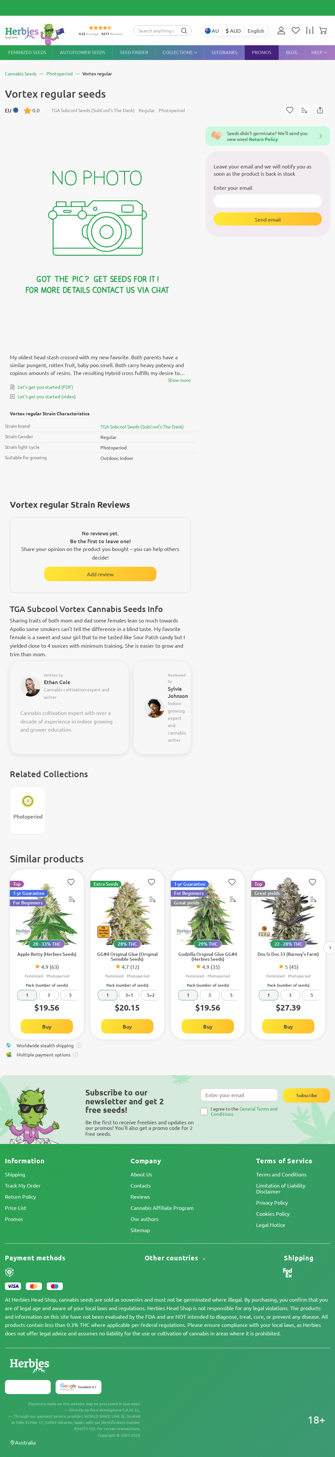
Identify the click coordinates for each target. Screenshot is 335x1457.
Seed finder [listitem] (134, 52)
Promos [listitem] (262, 52)
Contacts (141, 1185)
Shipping (15, 1174)
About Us (141, 1174)
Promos (14, 1218)
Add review (100, 574)
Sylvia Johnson (178, 692)
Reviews (140, 1196)
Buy (46, 1026)
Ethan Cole (57, 681)
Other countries (173, 1258)
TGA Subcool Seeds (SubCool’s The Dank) (142, 426)
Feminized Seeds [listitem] (27, 52)
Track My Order (23, 1185)
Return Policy (20, 1196)
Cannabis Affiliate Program (162, 1207)
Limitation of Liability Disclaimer (280, 1188)
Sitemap (140, 1230)
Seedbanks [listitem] (224, 52)
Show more (179, 380)
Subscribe (306, 1095)
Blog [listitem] (292, 52)
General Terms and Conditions (244, 1111)
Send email (268, 219)
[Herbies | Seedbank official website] (36, 34)
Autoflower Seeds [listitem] (82, 52)
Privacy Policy (272, 1202)
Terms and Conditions (281, 1174)
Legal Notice (270, 1224)
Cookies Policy (273, 1213)
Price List (15, 1207)
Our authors (144, 1218)
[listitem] (283, 30)
